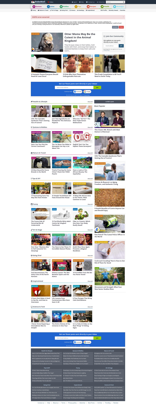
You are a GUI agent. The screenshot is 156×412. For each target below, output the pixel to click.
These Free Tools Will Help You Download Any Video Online (108, 390)
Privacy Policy (106, 50)
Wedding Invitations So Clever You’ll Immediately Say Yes (45, 395)
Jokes (52, 6)
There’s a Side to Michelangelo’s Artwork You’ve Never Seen (108, 378)
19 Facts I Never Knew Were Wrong (40, 370)
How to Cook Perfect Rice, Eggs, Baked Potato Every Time (45, 353)
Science (73, 10)
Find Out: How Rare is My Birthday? (40, 390)
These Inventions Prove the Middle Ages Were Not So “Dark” (108, 395)
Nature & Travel (43, 10)
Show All (90, 101)
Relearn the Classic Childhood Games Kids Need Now (76, 356)
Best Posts (91, 403)
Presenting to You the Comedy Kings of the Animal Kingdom (77, 370)
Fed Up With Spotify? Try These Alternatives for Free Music (108, 387)
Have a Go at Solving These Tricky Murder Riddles (75, 361)
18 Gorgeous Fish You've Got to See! (102, 353)
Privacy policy (72, 403)
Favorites (122, 10)
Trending (107, 403)
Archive (100, 403)
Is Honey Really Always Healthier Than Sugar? (43, 373)
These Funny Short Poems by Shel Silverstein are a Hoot (107, 373)
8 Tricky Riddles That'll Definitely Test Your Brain (74, 358)
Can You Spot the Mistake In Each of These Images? (75, 353)
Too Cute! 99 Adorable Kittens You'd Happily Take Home (45, 387)
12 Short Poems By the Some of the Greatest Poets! (106, 370)
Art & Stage (55, 10)
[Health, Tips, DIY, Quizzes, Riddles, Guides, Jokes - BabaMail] (39, 2)
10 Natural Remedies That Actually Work (41, 380)
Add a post (110, 101)
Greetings (81, 10)
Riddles (66, 6)
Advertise (102, 2)
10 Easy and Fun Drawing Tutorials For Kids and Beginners (46, 361)
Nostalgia (120, 6)
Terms (63, 403)
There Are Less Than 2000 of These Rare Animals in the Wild (108, 361)
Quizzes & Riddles (78, 351)
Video (51, 2)
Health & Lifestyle (46, 351)
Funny (34, 10)
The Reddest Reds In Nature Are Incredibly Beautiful (106, 358)
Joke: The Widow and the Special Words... (73, 380)
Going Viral (65, 10)
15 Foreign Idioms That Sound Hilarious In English (44, 398)
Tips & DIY (47, 368)
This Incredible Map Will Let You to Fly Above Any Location (108, 392)
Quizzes (39, 6)
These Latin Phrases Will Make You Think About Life (44, 392)
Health (106, 6)
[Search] (123, 2)
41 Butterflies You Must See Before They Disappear (106, 363)
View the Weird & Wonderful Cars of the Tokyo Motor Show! (108, 398)
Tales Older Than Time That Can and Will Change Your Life (77, 390)
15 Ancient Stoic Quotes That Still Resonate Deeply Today (77, 387)
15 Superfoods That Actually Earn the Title (42, 363)
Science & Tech (109, 385)
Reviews (115, 403)
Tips (79, 6)
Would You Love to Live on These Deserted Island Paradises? (108, 356)
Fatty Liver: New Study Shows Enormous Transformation (45, 356)
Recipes (93, 6)
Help (82, 2)
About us (55, 403)
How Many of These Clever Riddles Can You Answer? (75, 363)
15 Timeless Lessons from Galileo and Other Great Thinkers (77, 395)
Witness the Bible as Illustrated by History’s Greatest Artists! (108, 380)
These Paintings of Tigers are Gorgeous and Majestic (106, 375)
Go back (115, 27)
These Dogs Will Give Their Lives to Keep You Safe (44, 378)
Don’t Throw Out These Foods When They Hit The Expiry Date (47, 375)
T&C (119, 49)
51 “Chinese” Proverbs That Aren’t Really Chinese (74, 375)
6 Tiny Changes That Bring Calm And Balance (73, 398)
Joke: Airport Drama (68, 378)
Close (121, 27)
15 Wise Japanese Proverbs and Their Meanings (74, 392)
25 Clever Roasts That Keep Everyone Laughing (74, 373)
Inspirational (90, 10)
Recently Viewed (113, 10)
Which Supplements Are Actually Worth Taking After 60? (45, 358)
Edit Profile (104, 10)
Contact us (91, 2)
